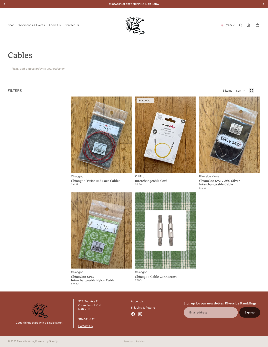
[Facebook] (133, 314)
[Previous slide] (141, 134)
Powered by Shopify (46, 341)
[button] (240, 90)
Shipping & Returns (143, 307)
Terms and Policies (134, 341)
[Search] (240, 25)
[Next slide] (190, 134)
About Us (137, 301)
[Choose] (125, 166)
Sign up (250, 312)
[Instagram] (140, 314)
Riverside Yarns (25, 341)
